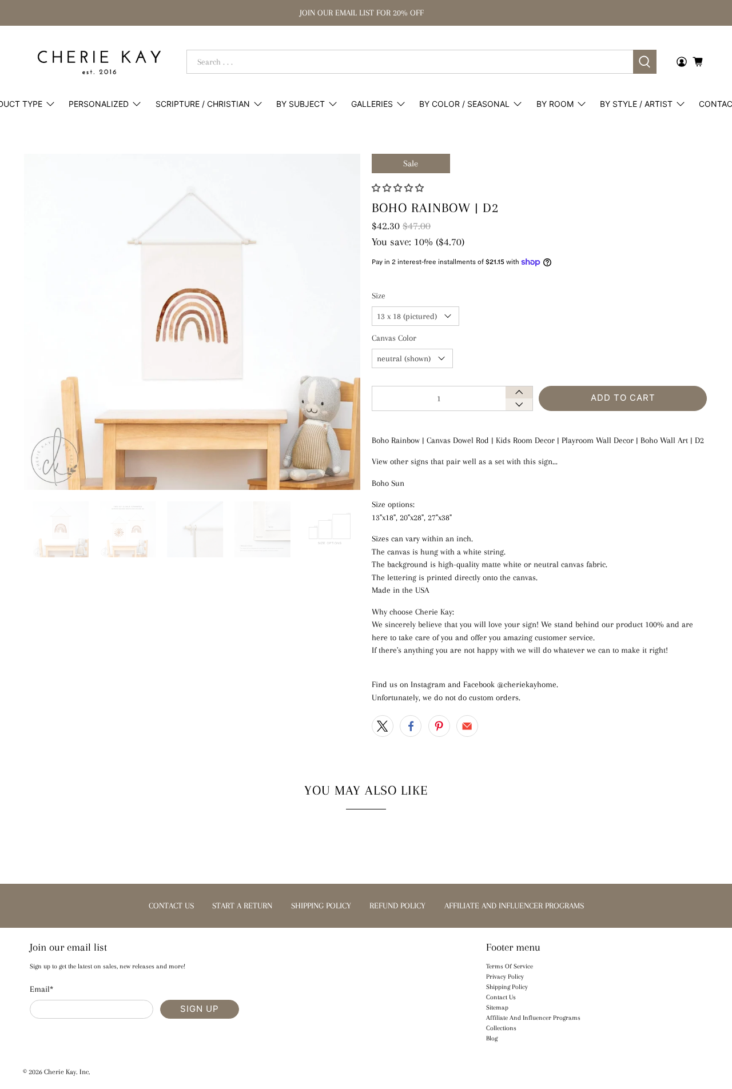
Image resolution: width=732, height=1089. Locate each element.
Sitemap (497, 1007)
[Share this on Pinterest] (439, 726)
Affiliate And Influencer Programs (533, 1018)
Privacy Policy (505, 976)
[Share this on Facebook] (410, 726)
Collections (501, 1028)
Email (41, 989)
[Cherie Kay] (99, 62)
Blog (492, 1038)
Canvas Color (394, 337)
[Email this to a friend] (467, 726)
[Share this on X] (382, 726)
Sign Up (199, 1008)
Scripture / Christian (203, 104)
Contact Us (501, 997)
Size (378, 295)
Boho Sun (388, 483)
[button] (398, 188)
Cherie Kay (60, 1072)
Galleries (372, 104)
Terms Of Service (509, 966)
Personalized (99, 104)
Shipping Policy (507, 987)
